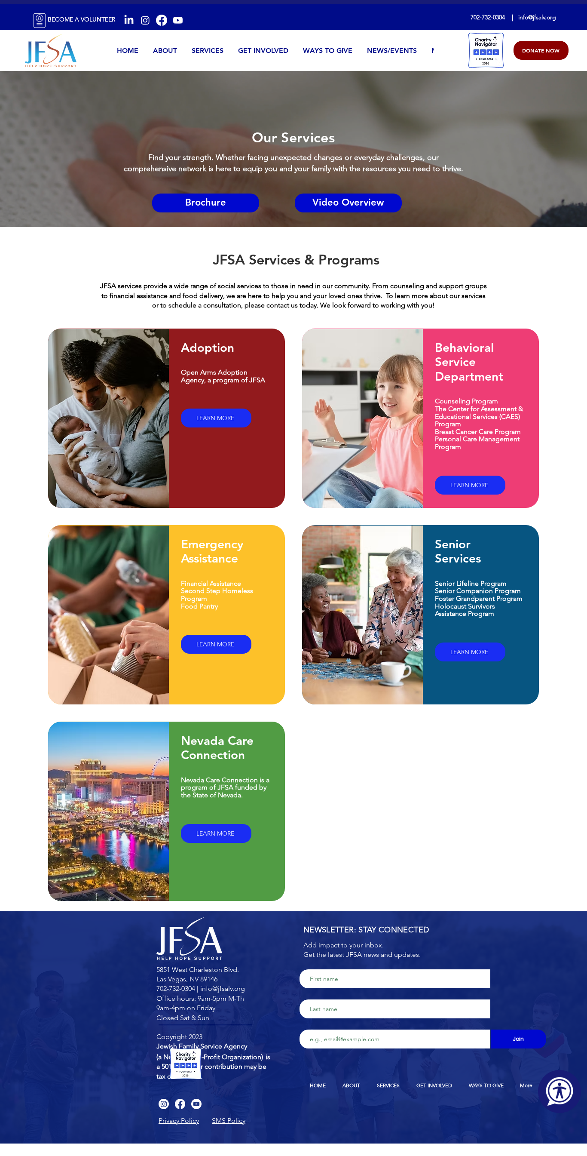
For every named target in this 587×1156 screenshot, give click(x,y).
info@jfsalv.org (537, 17)
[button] (179, 1120)
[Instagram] (145, 20)
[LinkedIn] (129, 20)
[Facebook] (161, 20)
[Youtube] (177, 20)
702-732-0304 (488, 17)
